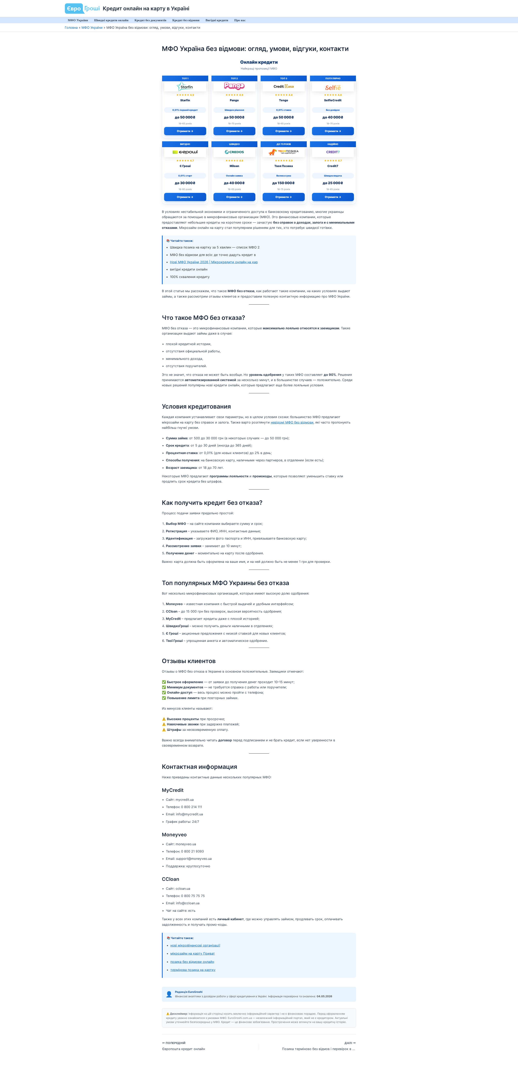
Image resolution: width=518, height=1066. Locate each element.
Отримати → (185, 131)
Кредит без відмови (186, 20)
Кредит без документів (150, 20)
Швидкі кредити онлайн (111, 20)
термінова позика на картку (192, 970)
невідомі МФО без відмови (292, 422)
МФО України (78, 20)
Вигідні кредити (217, 20)
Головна (71, 27)
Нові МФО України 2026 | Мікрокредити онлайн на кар (214, 262)
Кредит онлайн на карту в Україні (146, 8)
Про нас (240, 20)
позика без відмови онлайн (192, 962)
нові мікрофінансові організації (195, 945)
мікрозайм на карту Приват (192, 953)
